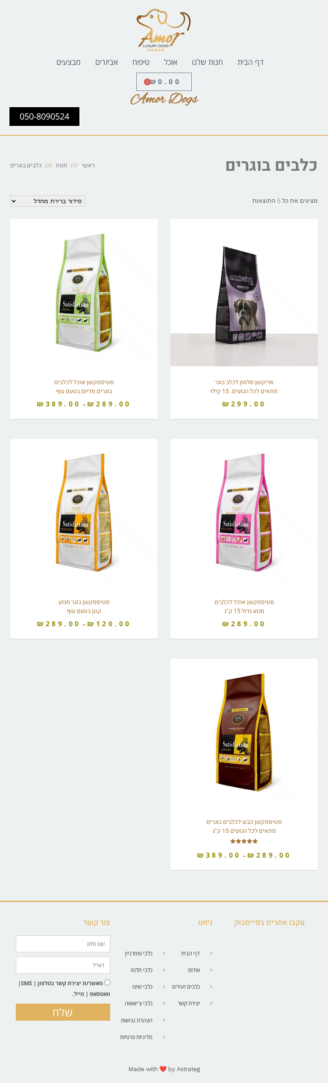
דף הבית (250, 62)
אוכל (170, 62)
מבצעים (68, 62)
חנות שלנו (207, 62)
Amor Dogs (164, 99)
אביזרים (106, 62)
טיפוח (140, 62)
